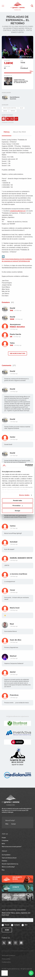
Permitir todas (17, 500)
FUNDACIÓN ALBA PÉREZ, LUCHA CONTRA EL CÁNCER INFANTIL (21, 81)
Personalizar (16, 505)
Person (7, 925)
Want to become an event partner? (11, 846)
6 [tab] (28, 56)
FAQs (6, 824)
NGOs (3, 843)
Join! (7, 930)
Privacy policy (6, 959)
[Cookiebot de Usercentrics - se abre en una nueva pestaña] (25, 465)
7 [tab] (30, 56)
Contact (13, 824)
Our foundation (6, 855)
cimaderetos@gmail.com (18, 211)
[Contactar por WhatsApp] (31, 973)
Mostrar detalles (24, 495)
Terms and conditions (8, 955)
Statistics (4, 861)
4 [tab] (24, 56)
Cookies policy (6, 962)
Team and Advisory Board (9, 858)
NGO (26, 925)
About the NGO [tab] (19, 132)
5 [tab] (26, 56)
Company (17, 925)
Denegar (17, 510)
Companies (5, 840)
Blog (3, 870)
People (4, 837)
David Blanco (14, 97)
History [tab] (7, 132)
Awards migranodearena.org (10, 864)
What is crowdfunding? (8, 867)
